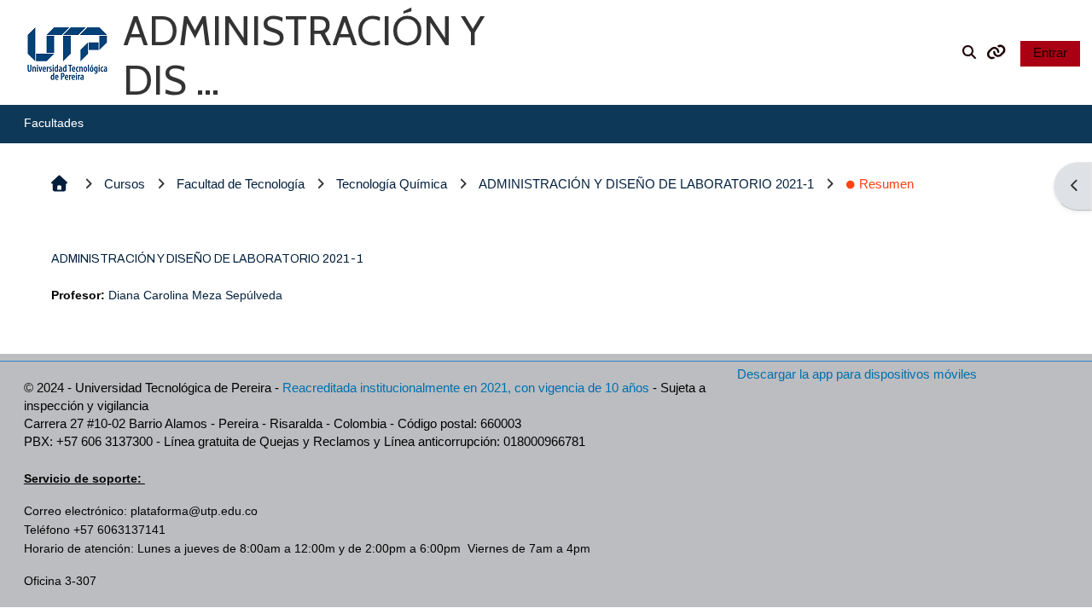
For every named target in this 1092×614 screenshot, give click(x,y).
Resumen (886, 184)
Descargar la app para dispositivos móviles (857, 374)
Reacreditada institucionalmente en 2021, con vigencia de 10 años (465, 387)
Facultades (54, 123)
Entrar (1050, 52)
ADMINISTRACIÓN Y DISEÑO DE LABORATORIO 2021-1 (207, 258)
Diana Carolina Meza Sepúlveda (195, 295)
